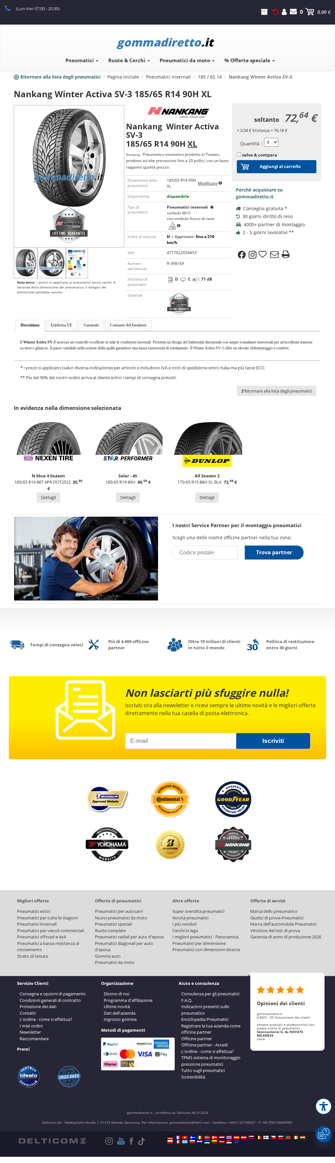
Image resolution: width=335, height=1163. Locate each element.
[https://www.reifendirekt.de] (170, 1137)
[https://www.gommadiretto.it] (199, 1137)
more (261, 1039)
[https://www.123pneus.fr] (177, 1137)
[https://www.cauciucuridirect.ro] (177, 1141)
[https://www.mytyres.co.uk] (229, 1137)
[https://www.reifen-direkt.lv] (221, 1141)
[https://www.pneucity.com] (288, 1137)
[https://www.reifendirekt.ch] (184, 1137)
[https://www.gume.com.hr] (199, 1141)
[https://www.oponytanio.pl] (170, 1141)
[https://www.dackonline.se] (192, 1137)
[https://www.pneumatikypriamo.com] (280, 1137)
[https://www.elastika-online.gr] (184, 1141)
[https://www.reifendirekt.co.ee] (207, 1141)
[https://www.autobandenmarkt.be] (258, 1137)
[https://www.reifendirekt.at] (243, 1137)
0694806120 (11, 8)
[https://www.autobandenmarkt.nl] (221, 1137)
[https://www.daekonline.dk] (214, 1137)
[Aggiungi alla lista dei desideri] (263, 255)
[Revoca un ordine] (275, 12)
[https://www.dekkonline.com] (207, 1137)
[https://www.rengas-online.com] (266, 1137)
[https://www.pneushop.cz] (273, 1137)
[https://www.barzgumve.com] (192, 1141)
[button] (323, 1106)
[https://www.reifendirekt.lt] (214, 1141)
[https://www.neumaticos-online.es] (236, 1137)
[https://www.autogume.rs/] (229, 1141)
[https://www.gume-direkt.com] (251, 1137)
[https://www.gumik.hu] (302, 1137)
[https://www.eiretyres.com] (295, 1137)
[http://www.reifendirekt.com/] (236, 1141)
